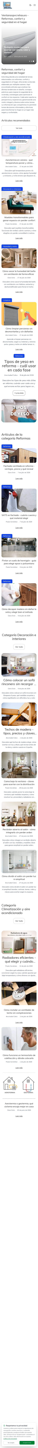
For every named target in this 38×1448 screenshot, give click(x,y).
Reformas (9, 43)
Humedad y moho (10, 246)
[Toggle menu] (35, 5)
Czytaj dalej (19, 393)
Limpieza (6, 300)
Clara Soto (8, 56)
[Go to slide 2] (31, 61)
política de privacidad (10, 1438)
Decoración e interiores (12, 189)
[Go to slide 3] (33, 61)
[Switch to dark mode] (30, 5)
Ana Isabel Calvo (11, 166)
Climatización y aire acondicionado (16, 137)
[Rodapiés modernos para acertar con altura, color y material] (18, 45)
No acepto (11, 1442)
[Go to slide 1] (29, 61)
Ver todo (19, 128)
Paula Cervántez (11, 224)
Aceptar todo (27, 1442)
